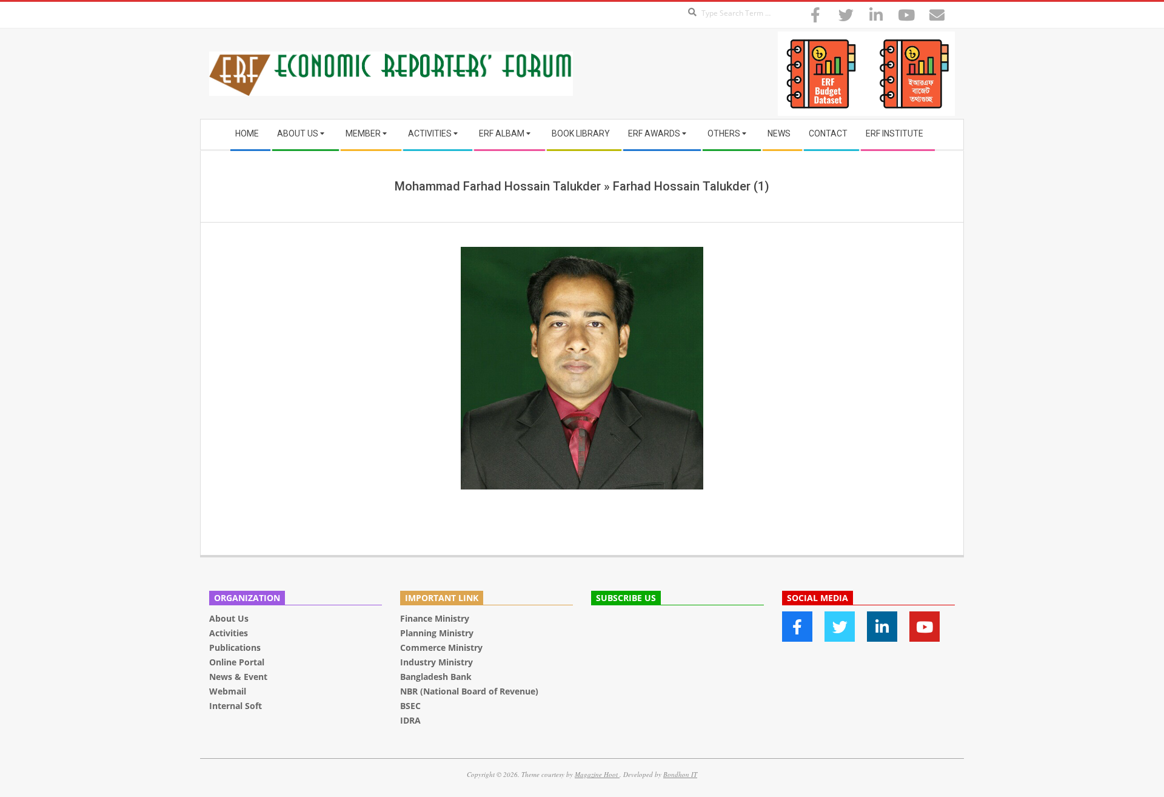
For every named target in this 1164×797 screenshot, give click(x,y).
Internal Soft (235, 705)
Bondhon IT (680, 774)
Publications (236, 647)
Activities (228, 633)
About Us (229, 618)
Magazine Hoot (597, 774)
